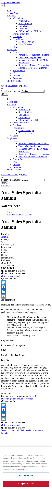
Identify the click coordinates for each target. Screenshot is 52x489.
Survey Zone (19, 70)
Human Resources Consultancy (32, 68)
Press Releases (25, 44)
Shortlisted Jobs (14, 81)
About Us (11, 15)
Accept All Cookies (26, 483)
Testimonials (24, 28)
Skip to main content (10, 2)
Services (16, 52)
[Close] (48, 451)
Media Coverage (26, 41)
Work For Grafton (21, 34)
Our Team (17, 36)
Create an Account (9, 86)
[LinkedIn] (26, 291)
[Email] (26, 296)
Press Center (18, 39)
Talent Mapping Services (29, 57)
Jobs (9, 10)
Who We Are (19, 18)
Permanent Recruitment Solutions (33, 55)
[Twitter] (26, 282)
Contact (16, 75)
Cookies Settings (26, 475)
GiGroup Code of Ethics (29, 31)
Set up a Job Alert (11, 276)
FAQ (15, 73)
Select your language (10, 91)
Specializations (25, 23)
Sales (3, 242)
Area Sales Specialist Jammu (20, 214)
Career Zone (12, 13)
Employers (12, 49)
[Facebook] (26, 287)
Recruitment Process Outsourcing (33, 65)
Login (24, 86)
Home (10, 212)
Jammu (4, 237)
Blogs (15, 47)
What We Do (24, 21)
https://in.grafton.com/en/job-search (17, 398)
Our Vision (23, 26)
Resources (17, 78)
